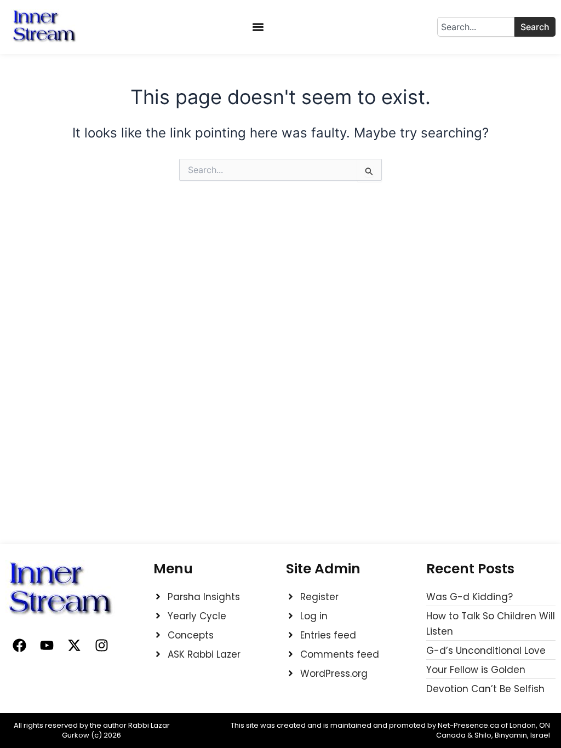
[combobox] (475, 27)
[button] (258, 27)
